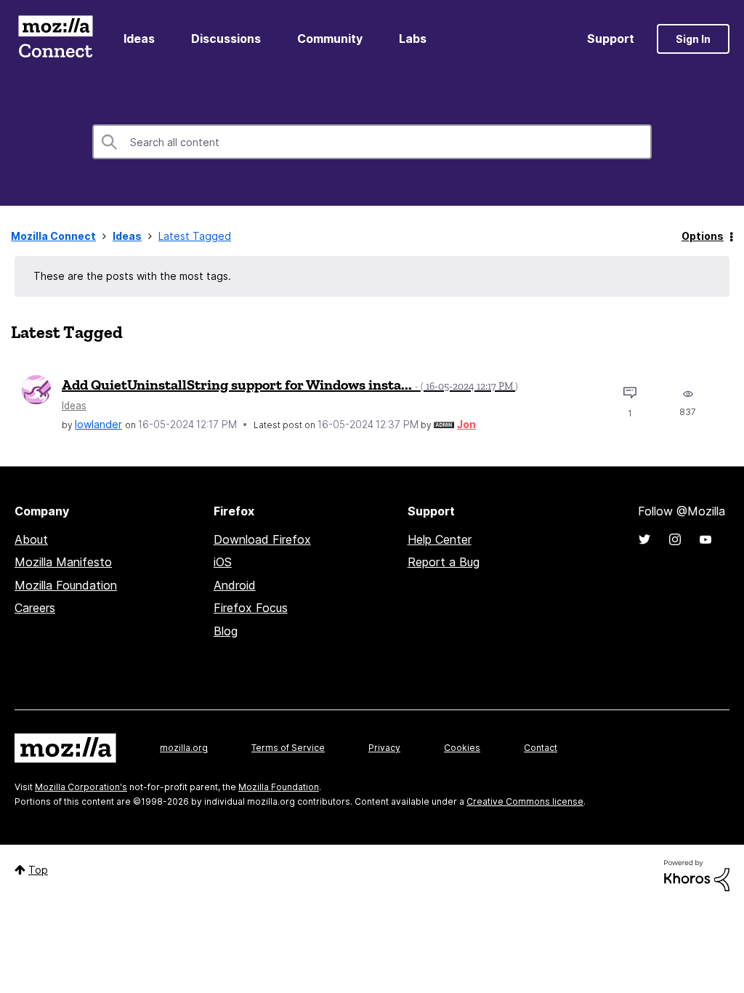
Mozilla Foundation (66, 585)
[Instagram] (675, 539)
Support (610, 38)
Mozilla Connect (55, 39)
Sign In (693, 39)
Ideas (139, 38)
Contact (540, 747)
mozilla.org (184, 747)
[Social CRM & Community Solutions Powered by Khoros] (696, 874)
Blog (226, 631)
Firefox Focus (251, 607)
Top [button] (38, 870)
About (31, 539)
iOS (223, 562)
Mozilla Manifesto (63, 562)
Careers (35, 607)
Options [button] (703, 236)
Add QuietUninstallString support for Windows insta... (290, 384)
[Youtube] (705, 539)
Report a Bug (444, 562)
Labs (412, 38)
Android (235, 585)
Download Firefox (262, 539)
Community (330, 38)
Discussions (226, 38)
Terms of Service (288, 747)
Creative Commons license (524, 801)
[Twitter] (644, 539)
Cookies (462, 747)
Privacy (384, 747)
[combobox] (372, 141)
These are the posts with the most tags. (132, 276)
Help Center (440, 539)
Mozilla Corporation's (81, 786)
